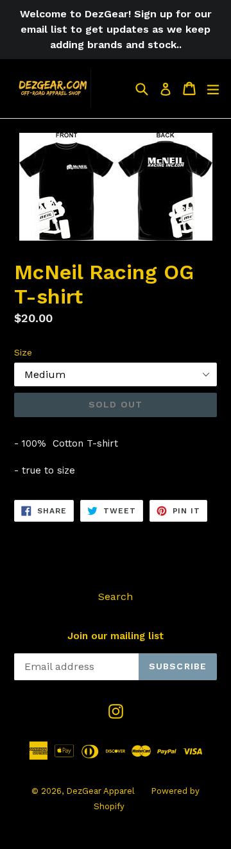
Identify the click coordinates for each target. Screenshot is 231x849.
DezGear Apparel (100, 791)
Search (115, 596)
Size (23, 352)
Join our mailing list (115, 636)
